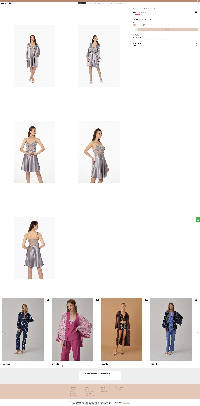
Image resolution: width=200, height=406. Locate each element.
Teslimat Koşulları (88, 393)
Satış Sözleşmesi (72, 391)
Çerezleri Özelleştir (118, 402)
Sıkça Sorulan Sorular (89, 391)
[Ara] (190, 3)
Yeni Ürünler (89, 3)
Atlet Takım (112, 3)
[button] (2, 333)
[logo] (6, 3)
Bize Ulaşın (87, 389)
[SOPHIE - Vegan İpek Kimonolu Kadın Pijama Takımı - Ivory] (171, 360)
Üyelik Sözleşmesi (73, 389)
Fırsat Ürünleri (119, 3)
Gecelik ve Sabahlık (101, 3)
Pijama (107, 3)
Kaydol (112, 377)
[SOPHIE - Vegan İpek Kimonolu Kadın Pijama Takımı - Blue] (72, 360)
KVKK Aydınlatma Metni (74, 395)
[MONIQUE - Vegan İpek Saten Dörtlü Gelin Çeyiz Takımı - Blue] (121, 360)
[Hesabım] (196, 3)
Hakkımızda (103, 389)
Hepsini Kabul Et (127, 402)
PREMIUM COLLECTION (82, 3)
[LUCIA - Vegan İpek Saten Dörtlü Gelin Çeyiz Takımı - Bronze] (23, 360)
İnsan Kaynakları (104, 391)
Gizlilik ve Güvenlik (73, 393)
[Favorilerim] (193, 3)
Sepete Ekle (167, 29)
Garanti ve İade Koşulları (89, 395)
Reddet (109, 403)
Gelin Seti (94, 3)
